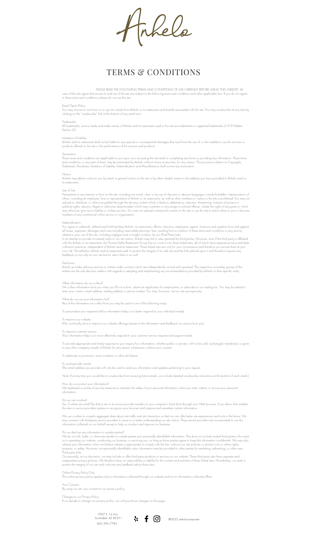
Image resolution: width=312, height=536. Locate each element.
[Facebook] (146, 518)
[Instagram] (156, 518)
